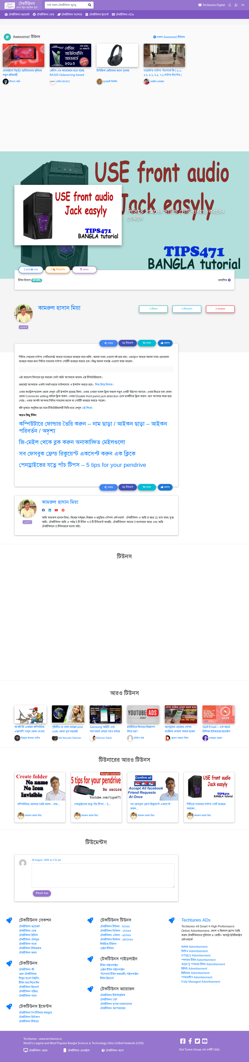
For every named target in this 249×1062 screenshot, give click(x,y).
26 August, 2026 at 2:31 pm (46, 860)
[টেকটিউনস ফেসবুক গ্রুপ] (190, 1042)
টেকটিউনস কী (26, 969)
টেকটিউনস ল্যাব (27, 944)
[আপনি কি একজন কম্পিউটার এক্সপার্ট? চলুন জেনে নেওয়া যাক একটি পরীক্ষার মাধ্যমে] (30, 717)
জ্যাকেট (19, 14)
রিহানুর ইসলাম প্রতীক (30, 738)
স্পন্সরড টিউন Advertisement (198, 960)
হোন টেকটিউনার (27, 974)
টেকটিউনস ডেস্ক (27, 931)
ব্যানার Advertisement (194, 947)
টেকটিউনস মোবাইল (78, 1050)
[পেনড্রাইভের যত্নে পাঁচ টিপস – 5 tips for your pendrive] (96, 786)
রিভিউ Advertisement (194, 968)
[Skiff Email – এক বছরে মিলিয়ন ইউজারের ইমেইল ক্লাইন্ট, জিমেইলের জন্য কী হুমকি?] (219, 714)
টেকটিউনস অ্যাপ (114, 1050)
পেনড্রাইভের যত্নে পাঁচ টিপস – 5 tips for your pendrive (82, 465)
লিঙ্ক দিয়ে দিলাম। (105, 384)
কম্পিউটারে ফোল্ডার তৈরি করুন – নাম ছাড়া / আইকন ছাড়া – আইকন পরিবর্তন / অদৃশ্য (93, 427)
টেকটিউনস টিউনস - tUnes (115, 926)
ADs (125, 14)
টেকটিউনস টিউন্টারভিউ (112, 995)
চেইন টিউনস (107, 948)
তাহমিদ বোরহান (157, 81)
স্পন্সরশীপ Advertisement (196, 977)
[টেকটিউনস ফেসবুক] (182, 1042)
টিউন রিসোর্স (107, 978)
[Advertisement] (124, 115)
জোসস (166, 343)
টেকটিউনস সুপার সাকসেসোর (116, 1004)
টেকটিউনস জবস (28, 952)
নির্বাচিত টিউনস (108, 944)
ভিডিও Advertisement (194, 951)
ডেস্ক (45, 14)
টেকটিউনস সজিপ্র (28, 991)
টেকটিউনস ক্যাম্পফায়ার (112, 1008)
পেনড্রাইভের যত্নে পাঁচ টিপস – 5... (92, 804)
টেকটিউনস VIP (108, 999)
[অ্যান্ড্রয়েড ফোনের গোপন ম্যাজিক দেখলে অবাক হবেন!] (181, 714)
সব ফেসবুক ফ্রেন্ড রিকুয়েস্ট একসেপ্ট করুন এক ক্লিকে (77, 453)
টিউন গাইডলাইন (109, 965)
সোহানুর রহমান (215, 738)
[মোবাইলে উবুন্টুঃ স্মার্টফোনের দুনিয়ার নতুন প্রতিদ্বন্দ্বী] (23, 55)
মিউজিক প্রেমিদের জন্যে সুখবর (113, 70)
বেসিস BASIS (63, 81)
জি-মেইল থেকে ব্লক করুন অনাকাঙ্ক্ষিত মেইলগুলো (72, 442)
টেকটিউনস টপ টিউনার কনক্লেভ (35, 1013)
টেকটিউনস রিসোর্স (29, 987)
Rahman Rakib (104, 738)
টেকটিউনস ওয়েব (37, 1050)
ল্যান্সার (71, 14)
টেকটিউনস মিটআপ (29, 1017)
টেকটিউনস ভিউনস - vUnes (115, 931)
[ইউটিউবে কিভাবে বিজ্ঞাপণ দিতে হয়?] (143, 714)
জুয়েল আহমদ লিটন (179, 738)
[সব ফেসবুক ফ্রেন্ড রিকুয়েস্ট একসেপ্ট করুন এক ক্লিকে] (152, 786)
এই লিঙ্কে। (87, 408)
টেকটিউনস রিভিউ (28, 935)
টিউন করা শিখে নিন (29, 982)
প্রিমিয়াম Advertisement (195, 973)
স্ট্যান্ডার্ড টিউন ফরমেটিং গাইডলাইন (119, 974)
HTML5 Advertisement (195, 955)
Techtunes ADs (196, 920)
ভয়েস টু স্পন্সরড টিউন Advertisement (203, 964)
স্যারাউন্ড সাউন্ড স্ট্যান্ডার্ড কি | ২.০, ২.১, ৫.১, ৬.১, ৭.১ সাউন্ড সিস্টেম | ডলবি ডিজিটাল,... (163, 75)
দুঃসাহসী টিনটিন (110, 81)
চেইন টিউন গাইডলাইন (112, 969)
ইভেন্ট (99, 14)
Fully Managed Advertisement (200, 982)
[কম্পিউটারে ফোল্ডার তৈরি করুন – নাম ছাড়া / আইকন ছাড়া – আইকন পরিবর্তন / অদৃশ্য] (40, 786)
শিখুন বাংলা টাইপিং (29, 978)
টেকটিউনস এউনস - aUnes (115, 935)
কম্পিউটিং (37, 280)
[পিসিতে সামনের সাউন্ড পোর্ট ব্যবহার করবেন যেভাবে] (209, 786)
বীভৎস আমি (14, 81)
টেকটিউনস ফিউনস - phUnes (116, 939)
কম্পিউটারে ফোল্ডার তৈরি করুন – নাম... (38, 804)
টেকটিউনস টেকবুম (29, 939)
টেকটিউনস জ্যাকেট (29, 926)
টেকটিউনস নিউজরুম (30, 948)
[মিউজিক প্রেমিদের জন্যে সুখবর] (117, 55)
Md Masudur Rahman (70, 738)
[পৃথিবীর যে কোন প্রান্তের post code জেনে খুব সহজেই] (68, 714)
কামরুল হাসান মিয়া (59, 307)
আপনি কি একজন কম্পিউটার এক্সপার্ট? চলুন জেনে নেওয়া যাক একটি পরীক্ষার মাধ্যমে (29, 731)
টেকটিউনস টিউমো (29, 1021)
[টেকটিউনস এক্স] (197, 1042)
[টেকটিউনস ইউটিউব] (204, 1042)
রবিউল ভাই (139, 738)
